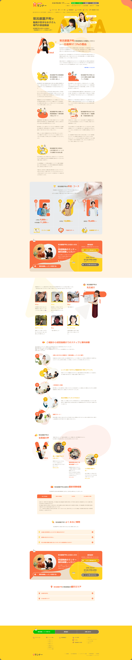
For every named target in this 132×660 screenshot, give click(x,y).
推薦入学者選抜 (59, 496)
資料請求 (86, 3)
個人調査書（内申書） (88, 496)
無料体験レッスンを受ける (77, 3)
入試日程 (73, 496)
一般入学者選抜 (44, 496)
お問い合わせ (94, 3)
